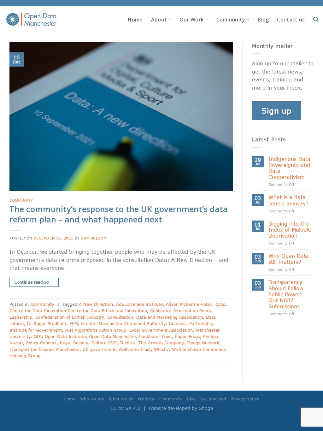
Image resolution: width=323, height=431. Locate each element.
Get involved (213, 399)
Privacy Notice (245, 399)
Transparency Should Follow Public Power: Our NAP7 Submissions (285, 294)
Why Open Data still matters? (288, 259)
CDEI (220, 304)
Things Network (203, 342)
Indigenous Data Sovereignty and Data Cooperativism (289, 168)
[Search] (315, 19)
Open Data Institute (65, 336)
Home (135, 19)
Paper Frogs (187, 336)
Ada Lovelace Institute (139, 304)
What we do (121, 399)
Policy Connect (41, 342)
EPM (73, 323)
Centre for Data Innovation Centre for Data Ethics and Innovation (78, 310)
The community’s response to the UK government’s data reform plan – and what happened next (118, 214)
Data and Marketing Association (169, 317)
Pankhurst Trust (155, 336)
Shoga (206, 408)
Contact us (291, 19)
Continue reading (34, 282)
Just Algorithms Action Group (95, 330)
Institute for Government (35, 330)
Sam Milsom (94, 238)
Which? (161, 349)
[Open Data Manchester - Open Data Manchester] (31, 19)
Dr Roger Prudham (46, 323)
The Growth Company (161, 342)
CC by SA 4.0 (125, 408)
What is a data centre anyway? (288, 200)
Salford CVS (104, 342)
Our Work (191, 19)
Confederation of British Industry (69, 317)
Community (230, 19)
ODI (38, 336)
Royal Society (74, 342)
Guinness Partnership (191, 323)
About (159, 19)
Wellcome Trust (135, 349)
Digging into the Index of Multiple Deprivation (289, 230)
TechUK (127, 342)
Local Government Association (161, 330)
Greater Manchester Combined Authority (123, 323)
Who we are (92, 399)
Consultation (120, 317)
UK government (99, 349)
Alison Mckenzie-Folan (189, 304)
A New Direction (96, 304)
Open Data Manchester (112, 336)
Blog (263, 19)
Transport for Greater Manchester (44, 349)
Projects (146, 399)
